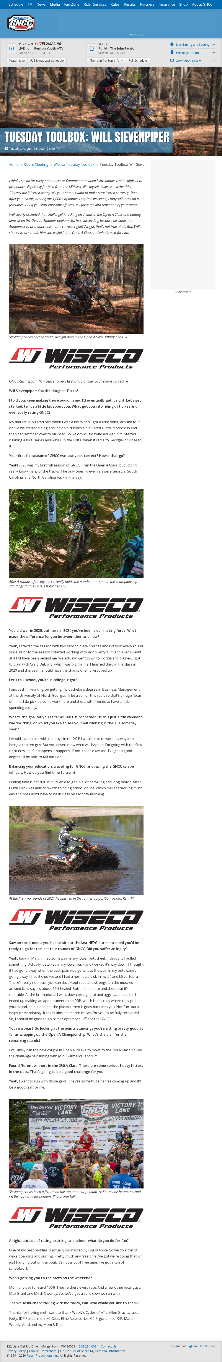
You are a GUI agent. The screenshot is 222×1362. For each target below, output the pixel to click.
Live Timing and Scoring (192, 44)
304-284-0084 (88, 1346)
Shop (183, 4)
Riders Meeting (36, 164)
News (41, 4)
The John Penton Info (104, 60)
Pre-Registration (187, 53)
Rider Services (95, 4)
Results (130, 4)
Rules (115, 4)
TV (30, 4)
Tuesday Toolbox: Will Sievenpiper (127, 164)
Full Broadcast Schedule (47, 60)
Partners (147, 4)
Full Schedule (138, 60)
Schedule (16, 4)
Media (55, 4)
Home (13, 164)
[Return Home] (21, 31)
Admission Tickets (188, 61)
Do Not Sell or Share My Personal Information (92, 1351)
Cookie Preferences (43, 1351)
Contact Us (108, 1346)
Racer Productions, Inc (42, 1355)
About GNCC (202, 4)
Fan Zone (71, 4)
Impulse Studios (204, 1346)
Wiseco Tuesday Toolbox (74, 164)
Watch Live (17, 60)
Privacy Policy (16, 1351)
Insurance (167, 4)
